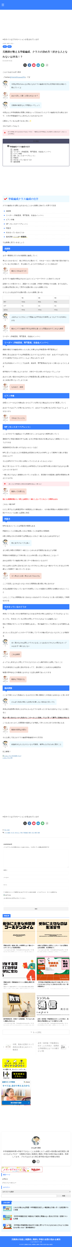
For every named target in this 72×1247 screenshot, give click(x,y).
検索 (63, 1196)
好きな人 (17, 832)
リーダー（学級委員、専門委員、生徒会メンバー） (32, 152)
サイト (5, 885)
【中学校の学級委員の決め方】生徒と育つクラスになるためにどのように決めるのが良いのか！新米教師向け (53, 984)
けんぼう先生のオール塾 (36, 1241)
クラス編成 (7, 832)
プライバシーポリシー (9, 1183)
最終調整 (16, 162)
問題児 (15, 158)
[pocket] (34, 65)
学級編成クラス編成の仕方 (20, 147)
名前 (5, 870)
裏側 (38, 832)
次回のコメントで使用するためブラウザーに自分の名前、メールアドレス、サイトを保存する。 (31, 892)
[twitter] (25, 65)
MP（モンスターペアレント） (24, 156)
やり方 (12, 832)
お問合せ (5, 1179)
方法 (33, 832)
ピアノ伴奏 (17, 154)
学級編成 (25, 832)
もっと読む (37, 1032)
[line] (42, 65)
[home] (38, 1161)
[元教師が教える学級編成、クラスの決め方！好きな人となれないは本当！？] (38, 65)
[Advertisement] (36, 24)
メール (6, 877)
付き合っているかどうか (22, 160)
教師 (30, 832)
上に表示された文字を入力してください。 (15, 898)
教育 (8, 830)
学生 (5, 830)
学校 (21, 832)
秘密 (36, 832)
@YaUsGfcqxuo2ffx (17, 77)
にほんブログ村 (7, 758)
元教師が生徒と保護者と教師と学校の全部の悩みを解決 (36, 1239)
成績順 (15, 150)
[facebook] (29, 65)
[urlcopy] (47, 65)
